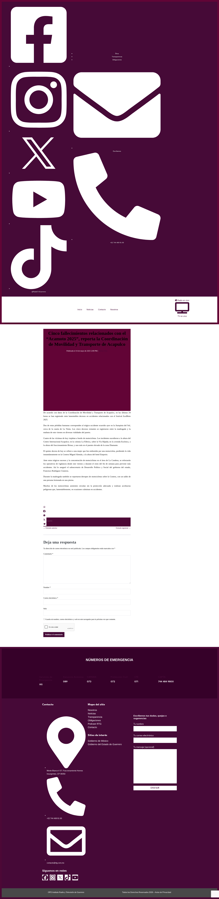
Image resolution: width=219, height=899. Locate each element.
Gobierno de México (98, 741)
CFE (136, 677)
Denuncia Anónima (73, 677)
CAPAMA (91, 677)
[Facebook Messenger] (44, 515)
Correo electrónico (50, 598)
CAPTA (162, 677)
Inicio (79, 309)
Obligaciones (94, 720)
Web (45, 609)
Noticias (90, 309)
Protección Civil (119, 677)
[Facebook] (44, 511)
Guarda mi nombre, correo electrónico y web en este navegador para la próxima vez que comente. (80, 619)
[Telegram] (44, 524)
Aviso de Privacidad (163, 892)
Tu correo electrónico (143, 736)
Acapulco (56, 521)
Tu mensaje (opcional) (143, 747)
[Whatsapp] (44, 507)
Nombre (47, 587)
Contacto (102, 309)
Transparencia (95, 717)
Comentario (48, 554)
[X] (44, 520)
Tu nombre (138, 724)
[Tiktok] (67, 877)
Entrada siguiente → (123, 528)
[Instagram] (52, 877)
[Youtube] (75, 877)
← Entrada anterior (50, 528)
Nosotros (114, 309)
